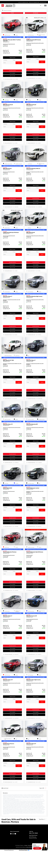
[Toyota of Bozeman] (10, 5)
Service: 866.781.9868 (34, 2)
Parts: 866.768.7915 (43, 2)
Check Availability (12, 73)
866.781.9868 (33, 833)
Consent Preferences (9, 850)
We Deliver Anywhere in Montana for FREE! (13, 37)
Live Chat (37, 848)
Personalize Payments (12, 70)
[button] (22, 25)
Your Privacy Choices (23, 850)
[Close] (46, 844)
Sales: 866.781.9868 (23, 2)
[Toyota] (2, 5)
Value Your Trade (12, 75)
